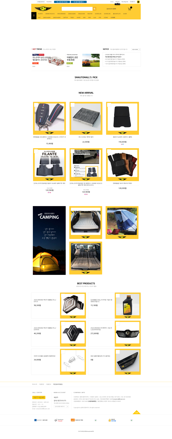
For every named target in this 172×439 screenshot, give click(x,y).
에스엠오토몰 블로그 (79, 2)
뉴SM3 (78, 17)
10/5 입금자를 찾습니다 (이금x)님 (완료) (115, 63)
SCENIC (106, 17)
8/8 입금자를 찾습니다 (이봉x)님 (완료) (115, 59)
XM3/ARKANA (61, 13)
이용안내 (48, 384)
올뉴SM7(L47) (117, 13)
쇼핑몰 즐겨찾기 (40, 1)
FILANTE (40, 13)
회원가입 (117, 1)
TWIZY (72, 17)
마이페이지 (132, 1)
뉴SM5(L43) (98, 13)
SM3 (89, 17)
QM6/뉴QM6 (71, 13)
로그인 (111, 1)
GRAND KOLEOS (50, 13)
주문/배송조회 (124, 1)
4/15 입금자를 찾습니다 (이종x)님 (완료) (115, 61)
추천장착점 (48, 1)
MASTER (89, 13)
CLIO (94, 17)
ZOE (100, 17)
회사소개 (34, 384)
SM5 (84, 17)
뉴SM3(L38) (107, 13)
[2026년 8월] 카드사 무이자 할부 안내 (114, 54)
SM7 (39, 17)
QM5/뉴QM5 (46, 17)
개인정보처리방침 (57, 384)
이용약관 (41, 384)
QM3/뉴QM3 (56, 17)
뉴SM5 (125, 13)
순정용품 (113, 17)
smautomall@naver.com (119, 399)
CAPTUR (65, 17)
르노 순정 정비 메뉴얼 (62, 2)
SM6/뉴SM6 (81, 13)
